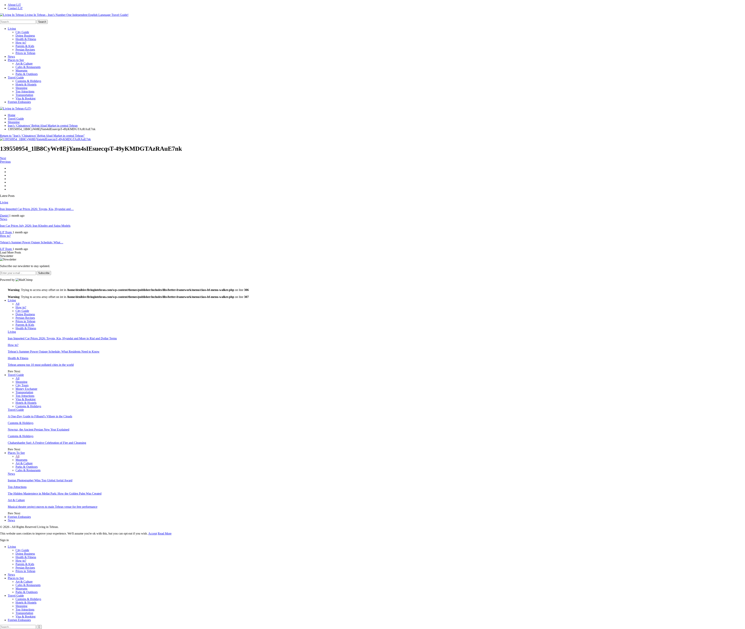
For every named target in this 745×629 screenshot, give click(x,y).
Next (3, 158)
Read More (165, 533)
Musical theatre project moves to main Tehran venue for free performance (52, 506)
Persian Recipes (25, 49)
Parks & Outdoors (27, 74)
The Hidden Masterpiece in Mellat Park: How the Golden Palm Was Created (54, 493)
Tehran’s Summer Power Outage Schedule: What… (31, 242)
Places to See (16, 60)
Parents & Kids (25, 46)
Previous (5, 161)
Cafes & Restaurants (28, 67)
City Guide (22, 32)
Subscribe (43, 273)
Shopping (21, 88)
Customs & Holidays (28, 81)
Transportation (24, 95)
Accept (152, 533)
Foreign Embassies (19, 102)
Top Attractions (25, 91)
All (17, 303)
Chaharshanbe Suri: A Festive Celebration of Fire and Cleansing (47, 442)
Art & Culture (24, 63)
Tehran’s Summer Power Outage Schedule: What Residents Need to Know (54, 351)
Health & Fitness (26, 39)
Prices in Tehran (25, 53)
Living (12, 28)
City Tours (22, 385)
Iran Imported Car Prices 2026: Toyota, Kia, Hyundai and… (37, 209)
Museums (21, 70)
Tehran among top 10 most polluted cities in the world (41, 364)
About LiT (14, 4)
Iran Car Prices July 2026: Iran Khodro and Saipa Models (35, 225)
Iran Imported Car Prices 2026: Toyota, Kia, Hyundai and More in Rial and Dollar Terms (62, 338)
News (11, 56)
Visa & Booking (26, 98)
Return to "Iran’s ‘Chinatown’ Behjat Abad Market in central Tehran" (42, 135)
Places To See (16, 452)
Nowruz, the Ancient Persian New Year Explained (38, 429)
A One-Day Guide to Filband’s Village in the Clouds (40, 416)
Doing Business (25, 35)
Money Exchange (26, 388)
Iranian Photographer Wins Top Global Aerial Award (40, 480)
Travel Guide (16, 77)
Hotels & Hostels (26, 84)
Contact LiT (15, 8)
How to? (21, 42)
